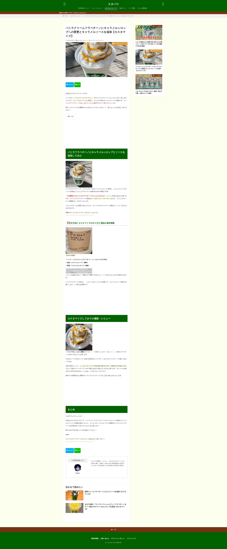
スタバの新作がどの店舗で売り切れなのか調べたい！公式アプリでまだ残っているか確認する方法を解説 (148, 44)
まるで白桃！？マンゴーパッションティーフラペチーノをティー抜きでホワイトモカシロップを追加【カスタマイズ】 (105, 506)
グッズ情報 (132, 8)
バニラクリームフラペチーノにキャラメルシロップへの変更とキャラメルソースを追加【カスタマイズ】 (109, 16)
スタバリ (113, 4)
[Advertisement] (97, 132)
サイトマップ (131, 538)
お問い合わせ (104, 538)
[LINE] (77, 84)
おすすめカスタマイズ (111, 8)
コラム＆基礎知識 (142, 8)
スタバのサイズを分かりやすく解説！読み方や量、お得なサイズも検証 (148, 92)
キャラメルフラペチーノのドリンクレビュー (80, 215)
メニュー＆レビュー (97, 8)
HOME (66, 16)
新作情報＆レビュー (84, 8)
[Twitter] (70, 84)
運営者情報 (94, 538)
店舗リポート (123, 8)
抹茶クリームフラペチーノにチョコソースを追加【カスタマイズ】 (105, 493)
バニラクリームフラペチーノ (97, 40)
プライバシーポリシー (118, 538)
